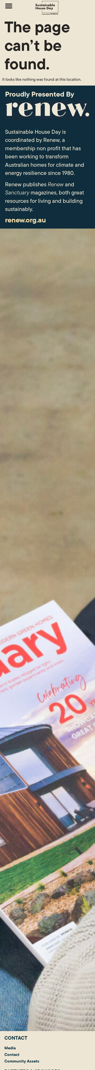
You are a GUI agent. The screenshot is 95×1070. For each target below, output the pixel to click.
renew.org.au (25, 219)
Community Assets (21, 1061)
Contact (11, 1054)
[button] (9, 6)
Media (10, 1048)
